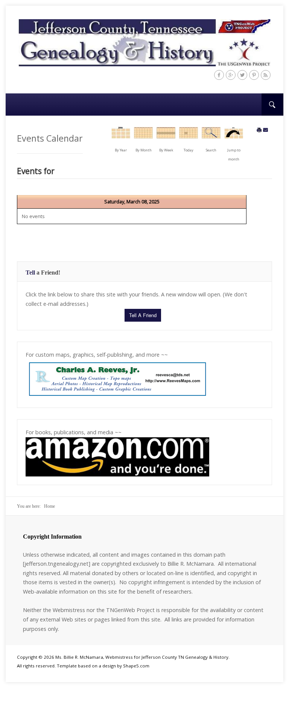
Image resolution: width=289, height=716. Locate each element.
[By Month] (143, 136)
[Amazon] (117, 456)
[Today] (188, 136)
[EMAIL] (265, 130)
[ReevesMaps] (117, 378)
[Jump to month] (233, 136)
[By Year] (120, 136)
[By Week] (166, 136)
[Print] (259, 130)
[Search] (211, 136)
